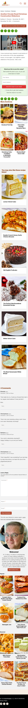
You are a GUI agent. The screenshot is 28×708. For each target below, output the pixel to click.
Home (2, 11)
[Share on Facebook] (2, 31)
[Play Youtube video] (14, 42)
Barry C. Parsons (6, 19)
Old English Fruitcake (10, 270)
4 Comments (16, 21)
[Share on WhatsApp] (12, 31)
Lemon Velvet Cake (9, 202)
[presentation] (14, 187)
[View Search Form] (20, 3)
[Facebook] (1, 704)
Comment (4, 480)
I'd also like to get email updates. (15, 90)
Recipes (13, 11)
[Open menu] (25, 3)
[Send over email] (9, 31)
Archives (7, 11)
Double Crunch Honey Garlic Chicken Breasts (12, 236)
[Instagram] (7, 704)
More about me (13, 569)
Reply (3, 406)
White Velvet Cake (9, 338)
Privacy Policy (3, 700)
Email (3, 508)
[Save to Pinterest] (5, 31)
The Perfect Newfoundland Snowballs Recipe (12, 304)
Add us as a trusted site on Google (15, 26)
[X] (4, 704)
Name (3, 501)
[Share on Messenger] (16, 31)
